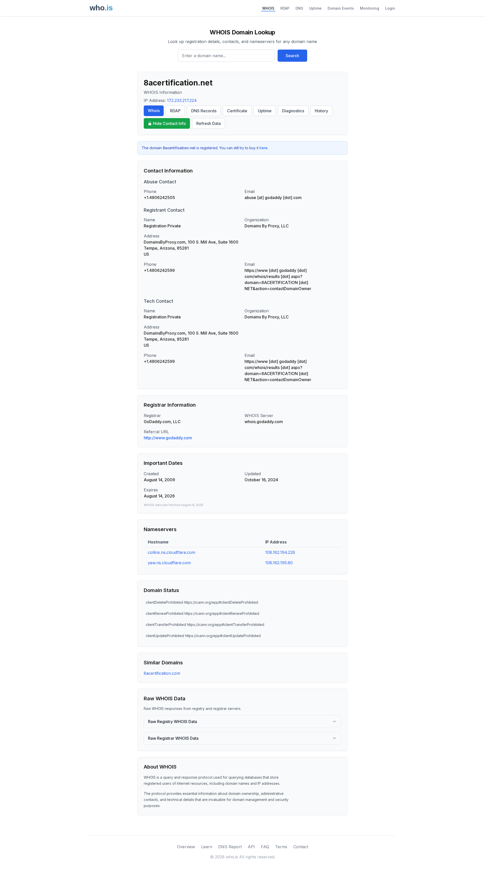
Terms (281, 846)
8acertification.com (162, 673)
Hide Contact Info (169, 123)
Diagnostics (293, 110)
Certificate (237, 110)
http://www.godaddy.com (168, 437)
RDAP (284, 8)
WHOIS (268, 8)
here (263, 148)
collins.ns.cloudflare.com (171, 552)
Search (292, 55)
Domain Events (341, 8)
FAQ (265, 846)
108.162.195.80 (279, 562)
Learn (206, 846)
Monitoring (369, 8)
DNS (299, 8)
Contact (300, 846)
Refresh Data (208, 123)
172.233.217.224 (182, 100)
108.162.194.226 (280, 552)
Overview (186, 846)
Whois (154, 110)
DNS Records (203, 110)
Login (390, 8)
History (321, 110)
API (251, 846)
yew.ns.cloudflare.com (169, 562)
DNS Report (230, 846)
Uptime (315, 8)
